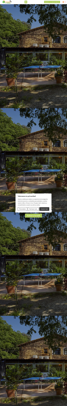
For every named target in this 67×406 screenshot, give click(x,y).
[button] (26, 2)
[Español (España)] (64, 1)
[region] (33, 203)
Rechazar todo (33, 209)
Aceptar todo (44, 209)
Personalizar (22, 209)
